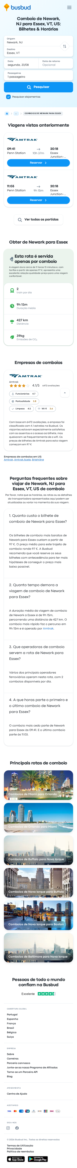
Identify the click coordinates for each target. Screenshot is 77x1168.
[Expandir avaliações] (64, 392)
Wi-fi (44, 409)
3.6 (51, 409)
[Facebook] (18, 1128)
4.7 (33, 394)
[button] (64, 46)
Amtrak (13, 382)
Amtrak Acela (22, 460)
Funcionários (22, 394)
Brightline (38, 460)
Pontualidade (23, 401)
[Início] (7, 113)
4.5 (29, 409)
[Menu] (69, 7)
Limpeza (20, 409)
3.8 (34, 401)
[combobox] (38, 41)
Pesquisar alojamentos (26, 97)
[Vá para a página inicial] (17, 7)
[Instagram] (9, 1128)
